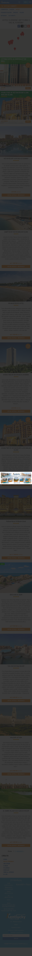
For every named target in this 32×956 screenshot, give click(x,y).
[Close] (30, 474)
